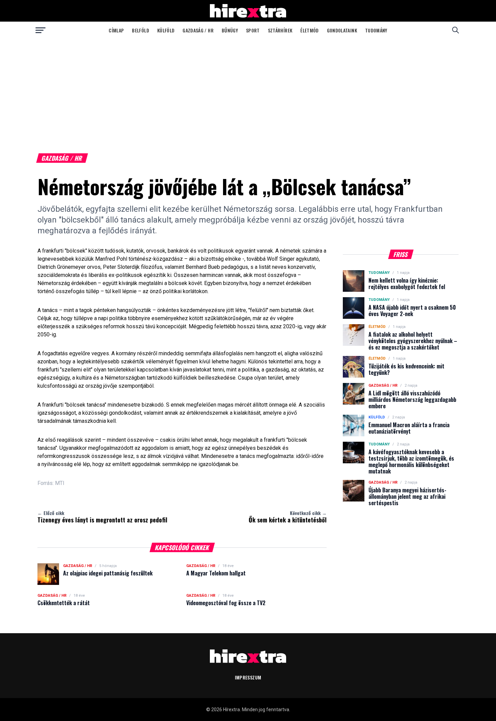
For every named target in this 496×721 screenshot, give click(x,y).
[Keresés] (455, 30)
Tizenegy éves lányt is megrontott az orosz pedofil (102, 516)
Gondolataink (342, 30)
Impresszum (248, 677)
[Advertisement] (248, 89)
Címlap (116, 30)
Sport (253, 30)
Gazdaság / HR (198, 30)
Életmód (309, 30)
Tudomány (376, 30)
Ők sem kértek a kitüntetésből (288, 516)
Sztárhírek (280, 30)
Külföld (165, 30)
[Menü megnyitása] (40, 30)
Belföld (140, 30)
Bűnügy (230, 30)
